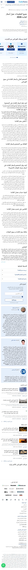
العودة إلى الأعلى (3, 262)
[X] (22, 499)
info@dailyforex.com (22, 544)
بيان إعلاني (2, 7)
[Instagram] (2, 499)
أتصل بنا (24, 509)
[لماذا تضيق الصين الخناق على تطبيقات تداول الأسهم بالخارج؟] (23, 403)
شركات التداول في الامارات (21, 522)
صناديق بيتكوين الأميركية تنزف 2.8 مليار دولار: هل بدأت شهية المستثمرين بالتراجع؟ (10, 389)
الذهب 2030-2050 (22, 540)
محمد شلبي (13, 340)
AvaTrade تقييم (22, 525)
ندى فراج (14, 308)
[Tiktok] (11, 499)
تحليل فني (25, 435)
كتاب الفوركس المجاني (22, 534)
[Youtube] (7, 499)
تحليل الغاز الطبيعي (22, 538)
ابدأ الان (21, 49)
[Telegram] (15, 499)
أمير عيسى (14, 370)
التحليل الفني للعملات (22, 536)
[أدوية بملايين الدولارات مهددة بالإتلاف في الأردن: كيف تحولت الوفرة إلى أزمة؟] (23, 411)
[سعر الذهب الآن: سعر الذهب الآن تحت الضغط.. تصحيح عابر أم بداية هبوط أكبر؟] (23, 431)
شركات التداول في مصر (22, 518)
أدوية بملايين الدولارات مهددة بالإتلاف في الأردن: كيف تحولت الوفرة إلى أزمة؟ (10, 412)
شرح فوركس (23, 10)
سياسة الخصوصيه (23, 513)
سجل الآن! (14, 300)
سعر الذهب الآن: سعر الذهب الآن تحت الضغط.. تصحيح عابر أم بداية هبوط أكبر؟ (10, 429)
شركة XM (24, 527)
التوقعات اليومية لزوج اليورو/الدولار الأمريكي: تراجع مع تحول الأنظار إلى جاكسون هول (11, 452)
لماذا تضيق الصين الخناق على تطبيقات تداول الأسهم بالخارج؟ (10, 401)
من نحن (25, 505)
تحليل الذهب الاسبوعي (22, 532)
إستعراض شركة (22, 53)
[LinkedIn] (18, 499)
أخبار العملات (24, 396)
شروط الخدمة (23, 511)
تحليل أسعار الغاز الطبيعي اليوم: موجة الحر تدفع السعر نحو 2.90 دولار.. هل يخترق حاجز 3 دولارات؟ (9, 440)
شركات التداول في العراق (21, 520)
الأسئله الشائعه (23, 507)
